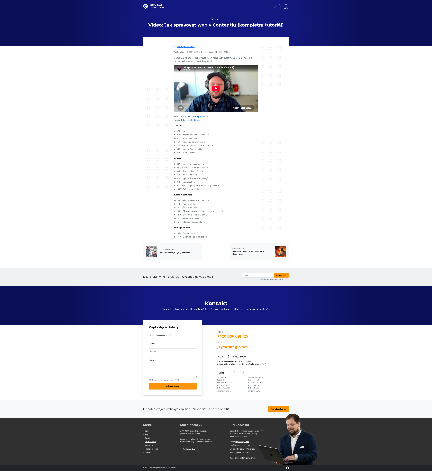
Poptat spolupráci (278, 409)
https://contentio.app (190, 120)
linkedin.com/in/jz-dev (246, 449)
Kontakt (148, 452)
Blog (277, 6)
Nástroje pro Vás (151, 449)
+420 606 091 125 (232, 336)
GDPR (287, 279)
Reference (149, 445)
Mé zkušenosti (150, 442)
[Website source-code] (287, 468)
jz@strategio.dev (233, 347)
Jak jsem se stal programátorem (242, 458)
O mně (147, 438)
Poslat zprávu (189, 449)
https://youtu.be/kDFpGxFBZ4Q (194, 116)
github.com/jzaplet (243, 452)
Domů (147, 431)
